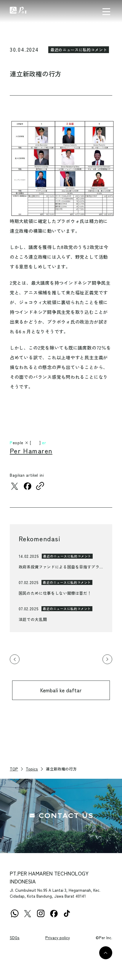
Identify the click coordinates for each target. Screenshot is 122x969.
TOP (14, 769)
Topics (32, 769)
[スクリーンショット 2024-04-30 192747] (61, 169)
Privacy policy (57, 937)
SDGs (15, 937)
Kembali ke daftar (61, 690)
